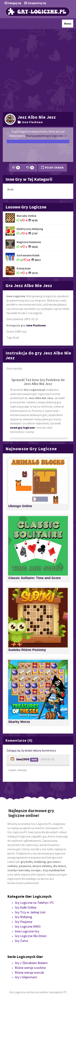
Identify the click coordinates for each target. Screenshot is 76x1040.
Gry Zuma (21, 941)
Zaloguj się (14, 3)
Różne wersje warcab (29, 972)
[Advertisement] (38, 70)
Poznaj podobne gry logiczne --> (46, 136)
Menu (68, 24)
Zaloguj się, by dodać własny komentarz (31, 750)
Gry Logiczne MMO (28, 926)
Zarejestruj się (36, 3)
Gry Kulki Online (25, 907)
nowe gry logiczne (22, 427)
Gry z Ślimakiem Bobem (31, 963)
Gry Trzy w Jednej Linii (30, 912)
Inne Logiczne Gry (27, 931)
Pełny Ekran (54, 167)
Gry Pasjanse (23, 921)
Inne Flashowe (31, 122)
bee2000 (22, 759)
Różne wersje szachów (30, 968)
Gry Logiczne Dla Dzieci (30, 936)
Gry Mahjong (23, 917)
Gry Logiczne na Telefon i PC (34, 902)
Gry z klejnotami (26, 977)
